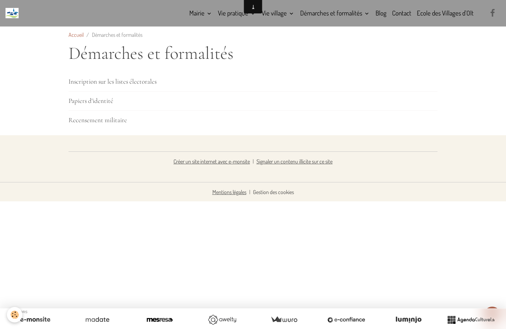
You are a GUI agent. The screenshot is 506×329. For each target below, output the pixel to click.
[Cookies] (14, 314)
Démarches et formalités (331, 13)
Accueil (76, 34)
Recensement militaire (97, 120)
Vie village (275, 13)
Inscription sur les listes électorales (112, 81)
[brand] (13, 13)
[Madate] (97, 320)
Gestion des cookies (273, 192)
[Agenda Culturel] (471, 320)
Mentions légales (229, 192)
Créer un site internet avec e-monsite (211, 161)
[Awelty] (222, 320)
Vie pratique (234, 13)
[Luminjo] (408, 320)
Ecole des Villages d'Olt (445, 13)
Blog (381, 13)
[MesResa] (160, 320)
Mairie (197, 13)
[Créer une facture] (284, 320)
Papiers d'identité (90, 101)
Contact (401, 13)
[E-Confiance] (346, 320)
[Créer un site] (35, 320)
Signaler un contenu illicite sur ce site (294, 161)
